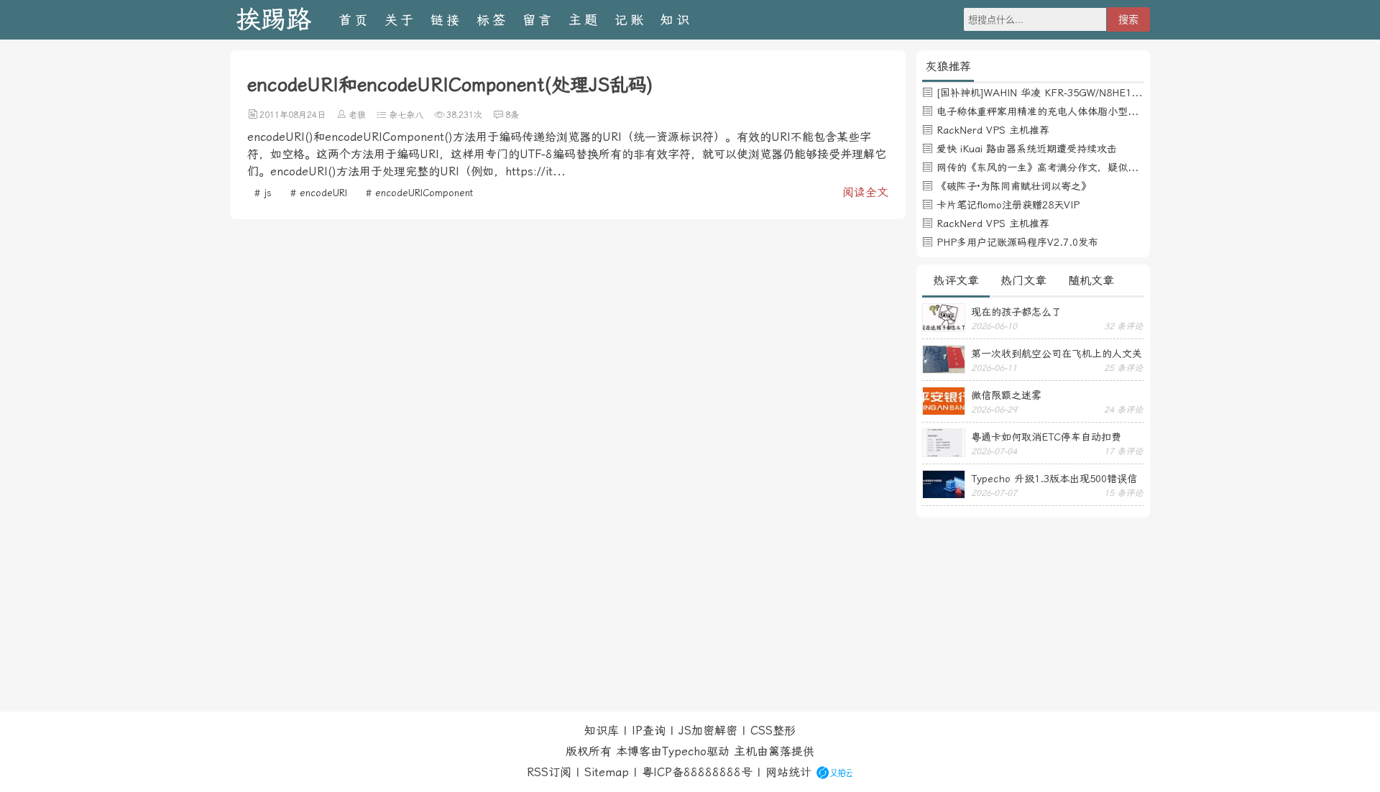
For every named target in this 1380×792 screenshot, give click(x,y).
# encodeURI (318, 193)
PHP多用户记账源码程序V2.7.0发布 (1017, 242)
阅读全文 (865, 192)
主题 (584, 19)
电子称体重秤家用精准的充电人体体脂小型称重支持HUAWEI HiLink (1088, 111)
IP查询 (649, 730)
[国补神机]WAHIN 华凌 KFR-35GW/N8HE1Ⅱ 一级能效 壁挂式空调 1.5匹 (1102, 92)
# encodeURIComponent (419, 193)
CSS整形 (773, 730)
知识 (676, 19)
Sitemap (606, 772)
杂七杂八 (406, 115)
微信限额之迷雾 (1006, 395)
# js (263, 193)
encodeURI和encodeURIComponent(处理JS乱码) (450, 85)
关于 (400, 19)
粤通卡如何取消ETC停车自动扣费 (1046, 437)
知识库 (601, 730)
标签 (492, 19)
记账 (630, 19)
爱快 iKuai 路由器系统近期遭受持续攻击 (1027, 149)
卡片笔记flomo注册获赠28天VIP (1008, 205)
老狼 (357, 115)
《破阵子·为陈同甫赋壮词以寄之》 (1014, 186)
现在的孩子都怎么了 (1016, 312)
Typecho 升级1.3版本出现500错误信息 (1054, 478)
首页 (354, 19)
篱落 (779, 751)
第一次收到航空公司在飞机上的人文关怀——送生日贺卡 (1056, 353)
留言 (538, 19)
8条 (512, 115)
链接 (446, 19)
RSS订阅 (549, 772)
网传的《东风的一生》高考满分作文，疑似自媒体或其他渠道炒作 (1082, 167)
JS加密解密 (707, 730)
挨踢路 (273, 19)
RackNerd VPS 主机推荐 (993, 130)
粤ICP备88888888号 (697, 772)
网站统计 (788, 772)
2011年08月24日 (292, 115)
